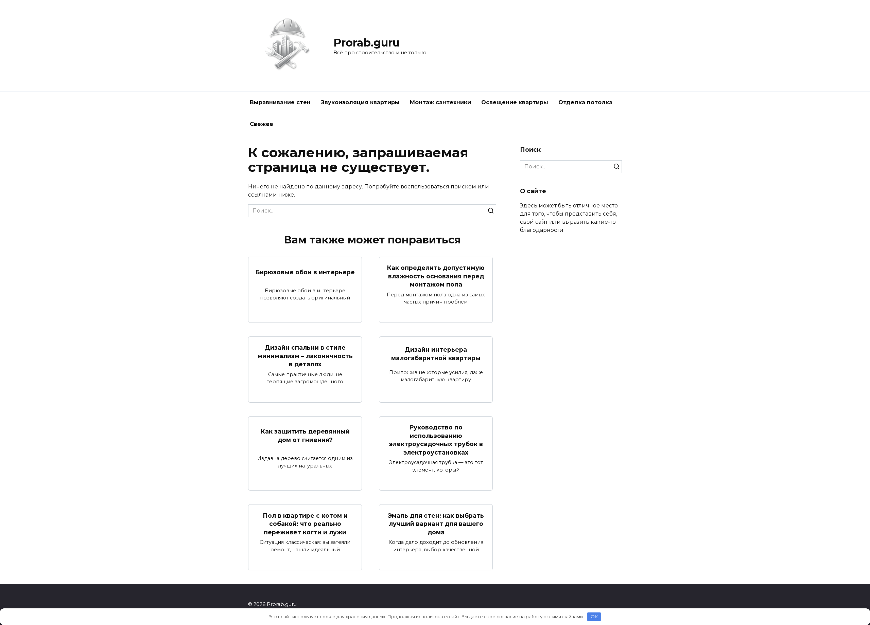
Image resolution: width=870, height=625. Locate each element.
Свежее (261, 124)
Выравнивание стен (280, 102)
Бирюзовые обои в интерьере (305, 271)
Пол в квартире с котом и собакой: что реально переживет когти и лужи (305, 523)
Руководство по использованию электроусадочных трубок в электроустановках (436, 440)
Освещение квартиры (514, 102)
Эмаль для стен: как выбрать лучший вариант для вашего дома (436, 523)
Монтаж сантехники (440, 102)
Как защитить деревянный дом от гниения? (305, 435)
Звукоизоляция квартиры (360, 102)
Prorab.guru (366, 42)
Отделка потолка (585, 102)
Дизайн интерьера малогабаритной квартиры (436, 354)
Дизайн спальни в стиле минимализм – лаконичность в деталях (305, 356)
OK (594, 616)
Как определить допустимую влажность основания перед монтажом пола (436, 276)
